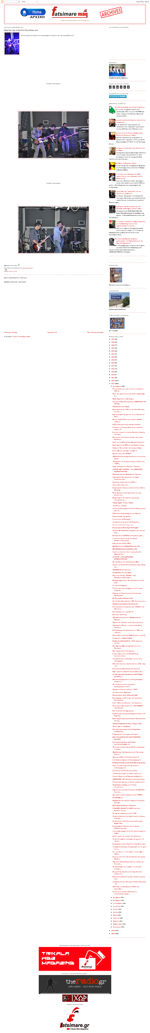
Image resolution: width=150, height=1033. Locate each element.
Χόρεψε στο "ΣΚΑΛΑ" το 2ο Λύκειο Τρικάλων (128, 622)
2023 (113, 348)
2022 (113, 351)
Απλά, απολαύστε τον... (121, 485)
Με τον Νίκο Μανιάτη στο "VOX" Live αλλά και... (129, 601)
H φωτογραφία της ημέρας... (122, 516)
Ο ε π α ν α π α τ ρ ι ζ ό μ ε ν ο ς (123, 525)
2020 (113, 357)
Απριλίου (116, 918)
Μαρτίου (116, 921)
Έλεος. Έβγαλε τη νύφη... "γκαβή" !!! (125, 451)
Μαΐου (115, 915)
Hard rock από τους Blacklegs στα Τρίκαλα (127, 474)
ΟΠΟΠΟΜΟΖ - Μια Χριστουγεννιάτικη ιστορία (129, 779)
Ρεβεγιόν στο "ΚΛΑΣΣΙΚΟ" (122, 543)
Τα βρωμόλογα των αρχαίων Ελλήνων (125, 734)
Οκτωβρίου (117, 900)
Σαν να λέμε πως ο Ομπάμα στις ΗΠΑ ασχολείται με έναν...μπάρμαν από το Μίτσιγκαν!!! (129, 176)
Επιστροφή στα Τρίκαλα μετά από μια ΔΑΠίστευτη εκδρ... (126, 827)
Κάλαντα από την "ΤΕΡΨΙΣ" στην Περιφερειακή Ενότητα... (124, 576)
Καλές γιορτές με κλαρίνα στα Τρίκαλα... (127, 836)
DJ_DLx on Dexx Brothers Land (123, 598)
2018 (113, 363)
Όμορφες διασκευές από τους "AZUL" (125, 689)
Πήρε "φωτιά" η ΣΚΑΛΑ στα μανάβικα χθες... (128, 671)
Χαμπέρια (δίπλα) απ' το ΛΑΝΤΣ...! (124, 482)
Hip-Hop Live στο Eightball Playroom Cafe (126, 546)
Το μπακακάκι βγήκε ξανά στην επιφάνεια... (130, 107)
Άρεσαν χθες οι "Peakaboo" (122, 726)
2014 (113, 375)
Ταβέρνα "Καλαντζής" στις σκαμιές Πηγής (127, 448)
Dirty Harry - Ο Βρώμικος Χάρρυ (125, 163)
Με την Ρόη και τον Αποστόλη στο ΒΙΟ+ (126, 562)
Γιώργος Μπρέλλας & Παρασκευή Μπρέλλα (127, 776)
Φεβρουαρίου (117, 924)
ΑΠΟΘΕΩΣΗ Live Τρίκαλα (122, 570)
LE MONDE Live (118, 798)
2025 (113, 342)
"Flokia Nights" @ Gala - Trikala (123, 503)
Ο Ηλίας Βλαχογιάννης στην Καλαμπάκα (127, 424)
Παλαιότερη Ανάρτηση (95, 332)
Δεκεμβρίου (117, 386)
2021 (113, 354)
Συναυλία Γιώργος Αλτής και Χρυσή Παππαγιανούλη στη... (125, 539)
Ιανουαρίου (117, 927)
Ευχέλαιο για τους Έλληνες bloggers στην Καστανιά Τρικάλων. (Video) (129, 134)
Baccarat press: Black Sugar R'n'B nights (125, 528)
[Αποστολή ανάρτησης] (5, 269)
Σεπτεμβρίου (118, 903)
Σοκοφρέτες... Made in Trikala (122, 638)
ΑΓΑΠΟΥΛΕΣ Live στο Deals (122, 572)
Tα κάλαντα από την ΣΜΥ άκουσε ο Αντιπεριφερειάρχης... (125, 893)
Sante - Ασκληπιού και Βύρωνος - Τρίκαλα (126, 466)
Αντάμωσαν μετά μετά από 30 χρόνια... (126, 522)
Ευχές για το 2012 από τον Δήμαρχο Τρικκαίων (128, 442)
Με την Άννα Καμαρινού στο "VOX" (125, 813)
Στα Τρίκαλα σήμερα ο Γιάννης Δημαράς (127, 760)
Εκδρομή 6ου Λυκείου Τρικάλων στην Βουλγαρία (129, 844)
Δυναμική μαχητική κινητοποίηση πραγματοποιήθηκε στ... (124, 743)
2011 (113, 383)
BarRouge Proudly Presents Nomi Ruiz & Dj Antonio (129, 763)
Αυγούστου (117, 906)
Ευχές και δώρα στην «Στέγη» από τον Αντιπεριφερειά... (125, 766)
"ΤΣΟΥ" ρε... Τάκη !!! (120, 506)
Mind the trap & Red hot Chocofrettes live (21, 30)
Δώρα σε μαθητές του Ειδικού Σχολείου (126, 757)
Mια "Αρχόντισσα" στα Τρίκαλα (124, 651)
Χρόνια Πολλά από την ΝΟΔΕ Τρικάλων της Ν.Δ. (129, 635)
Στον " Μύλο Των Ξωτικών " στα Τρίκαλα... (127, 703)
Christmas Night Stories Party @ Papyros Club (127, 723)
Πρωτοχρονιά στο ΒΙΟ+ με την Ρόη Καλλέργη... (128, 445)
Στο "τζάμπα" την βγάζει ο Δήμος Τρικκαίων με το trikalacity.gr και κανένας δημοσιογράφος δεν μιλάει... (130, 223)
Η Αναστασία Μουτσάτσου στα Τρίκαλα (126, 669)
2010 (113, 930)
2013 (113, 378)
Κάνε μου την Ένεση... (120, 614)
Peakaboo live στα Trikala (121, 406)
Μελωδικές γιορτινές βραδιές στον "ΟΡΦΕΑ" (128, 795)
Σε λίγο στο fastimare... (120, 585)
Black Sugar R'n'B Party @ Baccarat (124, 805)
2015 (113, 372)
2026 (113, 339)
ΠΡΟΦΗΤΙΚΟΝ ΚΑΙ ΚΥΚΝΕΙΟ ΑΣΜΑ (125, 549)
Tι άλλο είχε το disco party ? (122, 519)
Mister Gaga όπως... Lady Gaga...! (123, 399)
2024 (113, 345)
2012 (113, 380)
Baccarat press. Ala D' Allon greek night (125, 695)
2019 (113, 360)
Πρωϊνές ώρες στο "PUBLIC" (122, 453)
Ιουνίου (115, 912)
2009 (113, 933)
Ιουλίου (115, 909)
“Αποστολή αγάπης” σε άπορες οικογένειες (127, 773)
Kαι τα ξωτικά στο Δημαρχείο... (123, 711)
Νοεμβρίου (117, 897)
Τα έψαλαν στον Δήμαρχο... (122, 692)
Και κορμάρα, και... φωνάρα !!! (123, 612)
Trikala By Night (13, 271)
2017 (113, 366)
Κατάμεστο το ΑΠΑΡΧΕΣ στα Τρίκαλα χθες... (128, 535)
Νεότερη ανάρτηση (10, 332)
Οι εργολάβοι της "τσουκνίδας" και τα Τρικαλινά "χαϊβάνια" (128, 192)
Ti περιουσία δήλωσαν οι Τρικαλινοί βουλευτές (129, 782)
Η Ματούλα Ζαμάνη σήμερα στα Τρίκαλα (127, 513)
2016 (113, 369)
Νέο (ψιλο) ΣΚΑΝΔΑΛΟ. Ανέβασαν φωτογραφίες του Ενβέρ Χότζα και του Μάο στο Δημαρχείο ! (129, 241)
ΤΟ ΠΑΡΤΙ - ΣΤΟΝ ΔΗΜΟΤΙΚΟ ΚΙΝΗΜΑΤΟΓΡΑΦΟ (123, 558)
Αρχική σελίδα (52, 332)
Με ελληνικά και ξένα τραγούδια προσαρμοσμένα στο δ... (124, 685)
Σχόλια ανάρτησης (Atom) (21, 336)
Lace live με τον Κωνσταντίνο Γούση (125, 770)
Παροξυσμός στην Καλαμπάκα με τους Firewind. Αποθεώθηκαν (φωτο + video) (128, 207)
